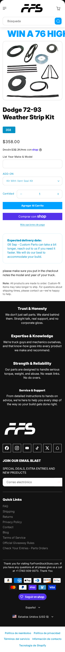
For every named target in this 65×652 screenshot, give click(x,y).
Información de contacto (46, 638)
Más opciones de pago (32, 224)
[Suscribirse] (58, 482)
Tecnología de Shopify (32, 645)
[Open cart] (58, 8)
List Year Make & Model (17, 156)
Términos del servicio (17, 638)
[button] (5, 8)
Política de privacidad (47, 633)
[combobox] (32, 21)
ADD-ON (8, 173)
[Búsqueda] (58, 21)
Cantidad (8, 193)
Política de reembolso (18, 633)
